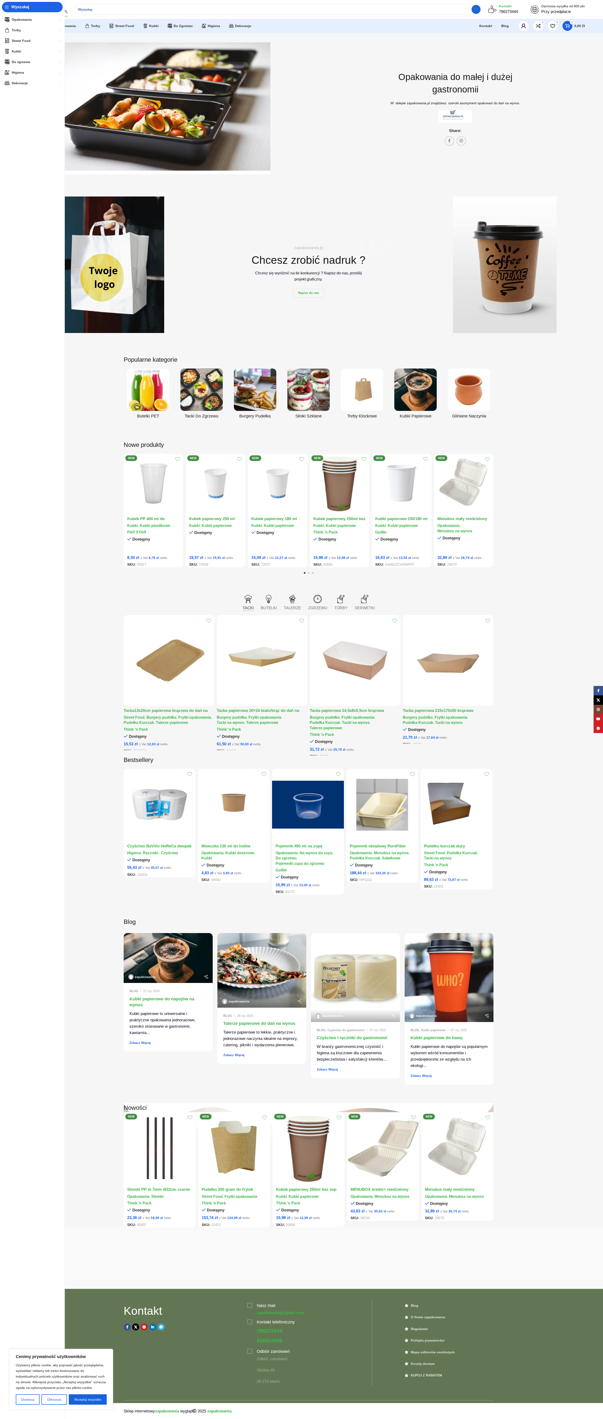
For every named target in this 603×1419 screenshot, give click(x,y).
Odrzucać (54, 1399)
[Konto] (523, 26)
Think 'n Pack (325, 532)
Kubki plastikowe (155, 525)
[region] (61, 1379)
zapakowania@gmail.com (280, 1313)
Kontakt (505, 6)
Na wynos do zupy (316, 853)
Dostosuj (27, 1399)
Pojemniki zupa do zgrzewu (300, 863)
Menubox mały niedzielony (462, 519)
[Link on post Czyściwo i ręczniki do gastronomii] (355, 977)
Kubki (132, 525)
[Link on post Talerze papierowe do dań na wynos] (261, 970)
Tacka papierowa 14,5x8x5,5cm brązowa (347, 710)
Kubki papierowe (217, 525)
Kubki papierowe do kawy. (437, 1037)
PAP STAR (136, 532)
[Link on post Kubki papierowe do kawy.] (449, 977)
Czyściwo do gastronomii (346, 1030)
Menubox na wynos (454, 531)
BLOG (134, 991)
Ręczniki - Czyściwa (160, 853)
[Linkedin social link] (152, 1327)
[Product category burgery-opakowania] (255, 395)
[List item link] (449, 1305)
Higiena (134, 853)
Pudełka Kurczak (139, 722)
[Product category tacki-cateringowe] (201, 395)
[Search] (476, 9)
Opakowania (448, 525)
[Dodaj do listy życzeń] (177, 459)
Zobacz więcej (140, 1043)
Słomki (157, 1196)
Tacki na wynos (230, 722)
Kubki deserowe (239, 853)
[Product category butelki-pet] (148, 395)
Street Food (134, 717)
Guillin (381, 532)
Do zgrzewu (286, 858)
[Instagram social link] (461, 141)
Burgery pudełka (161, 717)
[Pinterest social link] (144, 1327)
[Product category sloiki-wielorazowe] (308, 395)
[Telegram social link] (161, 1327)
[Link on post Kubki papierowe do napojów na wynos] (168, 958)
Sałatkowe (391, 858)
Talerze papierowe (172, 722)
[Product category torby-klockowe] (362, 395)
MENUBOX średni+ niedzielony (379, 1189)
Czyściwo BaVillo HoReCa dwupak (159, 846)
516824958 (269, 1340)
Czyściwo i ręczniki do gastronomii (352, 1037)
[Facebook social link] (449, 141)
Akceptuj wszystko (87, 1399)
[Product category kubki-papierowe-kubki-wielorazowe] (415, 395)
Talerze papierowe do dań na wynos (259, 1023)
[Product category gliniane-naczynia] (469, 395)
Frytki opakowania (194, 717)
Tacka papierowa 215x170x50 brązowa (438, 710)
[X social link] (135, 1327)
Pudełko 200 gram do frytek (227, 1189)
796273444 (269, 1331)
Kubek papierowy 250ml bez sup (306, 1189)
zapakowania (145, 977)
